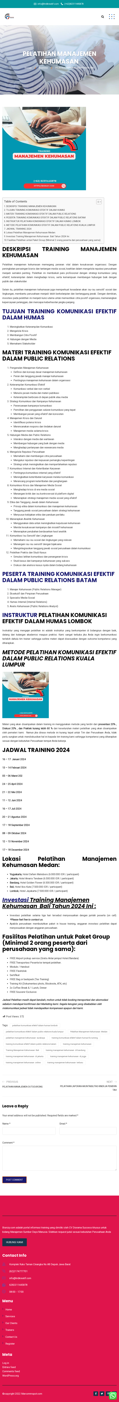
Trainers (9, 1330)
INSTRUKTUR (19, 615)
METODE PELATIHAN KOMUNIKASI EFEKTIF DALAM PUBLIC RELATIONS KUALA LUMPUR (50, 225)
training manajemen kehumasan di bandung (65, 1050)
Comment (8, 1142)
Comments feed (11, 1371)
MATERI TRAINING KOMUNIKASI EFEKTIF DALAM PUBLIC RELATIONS (41, 214)
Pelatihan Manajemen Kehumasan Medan (88, 1032)
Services (10, 1316)
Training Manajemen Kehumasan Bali (22, 1050)
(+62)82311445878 (74, 3)
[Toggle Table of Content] (97, 201)
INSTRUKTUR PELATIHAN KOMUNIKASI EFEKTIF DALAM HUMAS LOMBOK (43, 221)
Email (63, 1123)
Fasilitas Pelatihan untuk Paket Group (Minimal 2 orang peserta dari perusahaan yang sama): (54, 240)
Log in (5, 1363)
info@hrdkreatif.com (48, 3)
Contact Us (11, 1336)
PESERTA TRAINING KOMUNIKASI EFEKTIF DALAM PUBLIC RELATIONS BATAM (46, 217)
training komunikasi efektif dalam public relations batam (31, 1044)
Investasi (16, 900)
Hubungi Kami (14, 1242)
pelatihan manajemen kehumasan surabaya (25, 1038)
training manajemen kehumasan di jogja (68, 1056)
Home (8, 1309)
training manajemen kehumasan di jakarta (24, 1056)
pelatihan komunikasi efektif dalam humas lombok (35, 1025)
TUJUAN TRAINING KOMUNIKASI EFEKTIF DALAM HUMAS (35, 210)
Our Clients (11, 1323)
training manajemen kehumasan (77, 1044)
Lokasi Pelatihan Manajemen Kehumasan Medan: (31, 232)
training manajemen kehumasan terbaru (65, 1062)
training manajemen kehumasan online (23, 1062)
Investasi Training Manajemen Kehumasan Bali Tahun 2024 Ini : (38, 236)
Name (6, 1123)
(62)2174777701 (18, 1271)
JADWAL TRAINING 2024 (18, 229)
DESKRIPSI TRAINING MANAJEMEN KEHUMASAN (31, 206)
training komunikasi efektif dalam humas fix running (75, 1038)
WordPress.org (10, 1375)
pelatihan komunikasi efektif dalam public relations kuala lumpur (35, 1032)
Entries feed (9, 1367)
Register (10, 1343)
